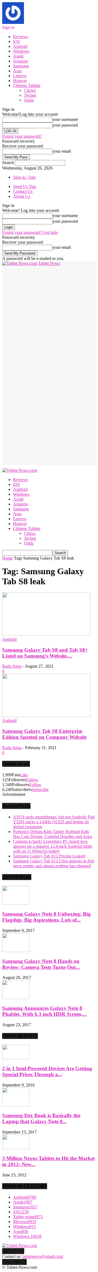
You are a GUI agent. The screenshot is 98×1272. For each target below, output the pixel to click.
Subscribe (40, 789)
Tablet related (28, 1216)
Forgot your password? (22, 136)
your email (62, 151)
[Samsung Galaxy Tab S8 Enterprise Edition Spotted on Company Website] (46, 715)
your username (65, 119)
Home (7, 558)
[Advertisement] (49, 315)
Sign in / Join (24, 177)
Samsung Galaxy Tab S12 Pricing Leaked (49, 856)
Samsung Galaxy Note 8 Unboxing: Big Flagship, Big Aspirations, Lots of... (46, 917)
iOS (16, 41)
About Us (21, 196)
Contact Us (22, 191)
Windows (21, 51)
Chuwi (30, 90)
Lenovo (19, 75)
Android (20, 46)
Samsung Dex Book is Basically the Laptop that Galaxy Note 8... (41, 1118)
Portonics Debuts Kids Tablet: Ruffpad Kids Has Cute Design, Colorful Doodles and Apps (52, 834)
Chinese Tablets (26, 85)
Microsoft (24, 1221)
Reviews (20, 36)
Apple (18, 56)
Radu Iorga (12, 666)
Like (24, 774)
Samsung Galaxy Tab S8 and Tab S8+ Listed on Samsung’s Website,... (45, 653)
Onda (28, 100)
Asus (17, 70)
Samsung (21, 66)
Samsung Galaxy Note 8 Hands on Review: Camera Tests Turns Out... (41, 964)
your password (65, 125)
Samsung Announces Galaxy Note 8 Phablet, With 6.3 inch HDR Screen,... (44, 1011)
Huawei (20, 80)
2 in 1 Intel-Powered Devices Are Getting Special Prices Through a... (47, 1071)
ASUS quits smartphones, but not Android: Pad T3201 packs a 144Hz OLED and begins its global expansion (53, 822)
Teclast (30, 95)
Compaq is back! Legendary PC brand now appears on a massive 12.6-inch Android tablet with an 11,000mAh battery (52, 846)
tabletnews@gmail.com (43, 1256)
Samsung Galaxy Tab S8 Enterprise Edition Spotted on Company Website (44, 734)
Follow (32, 779)
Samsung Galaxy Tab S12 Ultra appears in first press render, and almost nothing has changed (53, 863)
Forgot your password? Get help (30, 232)
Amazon (20, 61)
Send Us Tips (24, 186)
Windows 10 (27, 1236)
